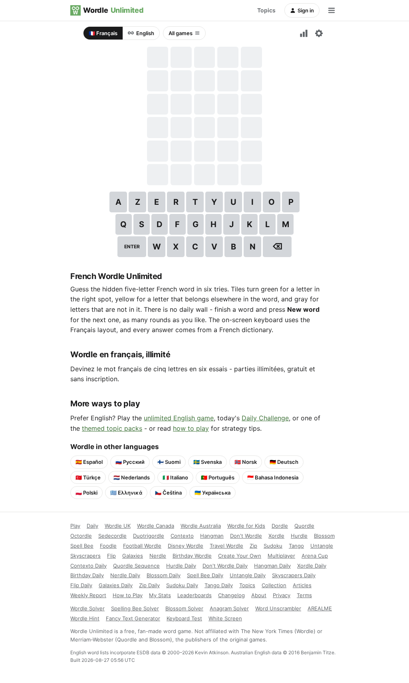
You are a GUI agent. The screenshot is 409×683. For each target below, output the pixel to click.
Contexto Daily (88, 565)
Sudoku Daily (182, 585)
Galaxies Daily (116, 585)
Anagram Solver (229, 608)
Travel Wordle (226, 545)
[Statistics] (303, 33)
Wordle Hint (84, 618)
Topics (266, 10)
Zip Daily (149, 585)
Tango (296, 545)
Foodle (108, 545)
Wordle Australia (201, 526)
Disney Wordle (185, 545)
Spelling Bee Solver (135, 608)
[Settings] (319, 33)
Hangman (212, 536)
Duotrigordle (148, 536)
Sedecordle (112, 536)
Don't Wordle (246, 536)
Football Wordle (142, 545)
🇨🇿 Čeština (168, 492)
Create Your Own (239, 555)
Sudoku (273, 545)
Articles (302, 585)
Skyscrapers (85, 555)
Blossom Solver (184, 608)
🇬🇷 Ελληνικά (126, 492)
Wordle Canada (155, 526)
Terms (304, 595)
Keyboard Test (184, 618)
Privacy (281, 595)
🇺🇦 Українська (212, 492)
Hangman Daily (272, 565)
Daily (92, 526)
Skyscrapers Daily (294, 575)
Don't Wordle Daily (225, 565)
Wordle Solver (87, 608)
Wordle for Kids (246, 526)
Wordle (113, 10)
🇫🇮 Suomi (169, 462)
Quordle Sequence (136, 565)
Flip (111, 555)
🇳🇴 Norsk (245, 462)
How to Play (128, 595)
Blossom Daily (164, 575)
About (258, 595)
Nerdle (157, 555)
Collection (274, 585)
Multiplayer (281, 555)
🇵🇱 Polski (86, 492)
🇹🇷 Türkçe (88, 477)
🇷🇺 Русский (130, 462)
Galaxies (132, 555)
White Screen (225, 618)
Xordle (276, 536)
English (145, 33)
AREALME (320, 608)
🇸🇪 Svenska (207, 462)
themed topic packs (112, 428)
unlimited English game (179, 418)
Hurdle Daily (181, 565)
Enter (132, 246)
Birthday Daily (87, 575)
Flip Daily (81, 585)
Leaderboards (194, 595)
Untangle (321, 545)
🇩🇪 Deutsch (284, 462)
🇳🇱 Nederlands (131, 477)
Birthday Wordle (192, 555)
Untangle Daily (248, 575)
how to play (191, 428)
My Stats (160, 595)
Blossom (324, 536)
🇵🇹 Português (217, 477)
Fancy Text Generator (133, 618)
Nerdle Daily (125, 575)
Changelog (231, 595)
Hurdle (299, 536)
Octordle (81, 536)
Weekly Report (88, 595)
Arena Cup (315, 555)
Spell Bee (81, 545)
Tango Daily (218, 585)
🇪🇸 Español (89, 462)
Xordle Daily (311, 565)
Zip (253, 545)
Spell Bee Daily (205, 575)
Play (75, 526)
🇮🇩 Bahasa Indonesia (272, 477)
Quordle (304, 526)
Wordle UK (118, 526)
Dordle (280, 526)
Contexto (182, 536)
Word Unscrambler (278, 608)
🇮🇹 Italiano (175, 477)
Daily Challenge (265, 418)
